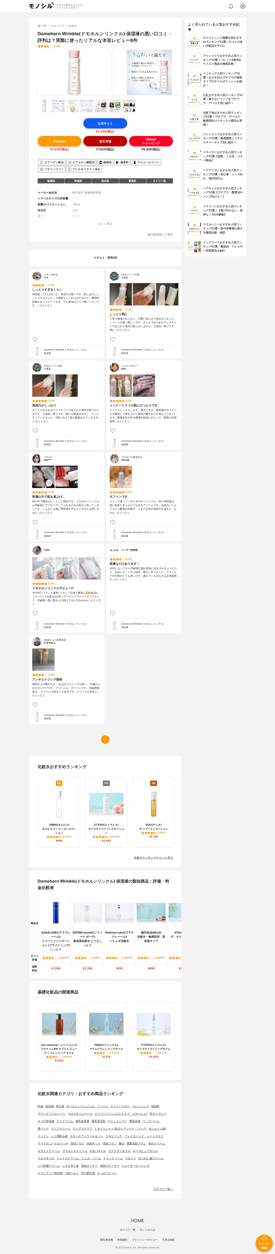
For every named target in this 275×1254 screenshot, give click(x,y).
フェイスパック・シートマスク (143, 1136)
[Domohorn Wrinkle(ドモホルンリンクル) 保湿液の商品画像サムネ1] (44, 105)
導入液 (60, 1106)
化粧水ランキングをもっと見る (153, 857)
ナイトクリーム (113, 1158)
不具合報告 (168, 1239)
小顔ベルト (72, 1173)
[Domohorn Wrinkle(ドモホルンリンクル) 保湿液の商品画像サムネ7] (129, 105)
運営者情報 (106, 1239)
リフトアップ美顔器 (50, 1173)
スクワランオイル (119, 1151)
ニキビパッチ (113, 1136)
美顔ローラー (89, 1165)
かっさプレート (107, 1173)
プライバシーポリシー (145, 1239)
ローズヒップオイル (145, 1151)
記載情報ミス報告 (162, 234)
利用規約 (122, 1239)
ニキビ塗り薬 (70, 1165)
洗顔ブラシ (110, 1143)
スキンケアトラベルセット (86, 1136)
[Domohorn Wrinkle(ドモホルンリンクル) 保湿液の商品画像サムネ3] (72, 105)
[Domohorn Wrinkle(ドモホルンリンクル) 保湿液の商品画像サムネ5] (100, 105)
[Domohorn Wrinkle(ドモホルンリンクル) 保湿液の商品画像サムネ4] (86, 105)
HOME (137, 1220)
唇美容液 (135, 1121)
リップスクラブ (82, 1128)
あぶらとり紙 (157, 1128)
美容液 (49, 1106)
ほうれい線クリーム (150, 1158)
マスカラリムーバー (80, 1113)
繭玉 (121, 1143)
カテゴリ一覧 (127, 1229)
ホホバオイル (97, 1151)
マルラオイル (46, 1158)
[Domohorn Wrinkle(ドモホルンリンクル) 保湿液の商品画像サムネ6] (114, 105)
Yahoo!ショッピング (151, 141)
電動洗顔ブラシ (136, 1143)
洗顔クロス (77, 1143)
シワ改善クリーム (49, 1165)
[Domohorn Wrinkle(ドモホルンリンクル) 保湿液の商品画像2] (149, 72)
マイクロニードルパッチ (53, 1143)
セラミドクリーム (49, 1151)
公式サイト (105, 123)
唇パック (43, 1128)
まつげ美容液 (46, 1121)
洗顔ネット (94, 1143)
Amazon (59, 141)
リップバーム (151, 1121)
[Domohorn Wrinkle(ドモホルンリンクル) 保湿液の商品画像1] (74, 72)
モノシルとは (147, 1229)
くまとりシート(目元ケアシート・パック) (120, 1128)
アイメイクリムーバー (52, 1113)
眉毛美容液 (82, 1121)
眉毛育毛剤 (98, 1121)
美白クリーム (156, 1143)
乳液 (40, 1106)
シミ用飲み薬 (59, 1136)
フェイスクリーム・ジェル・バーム (79, 1158)
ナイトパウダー (120, 1106)
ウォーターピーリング (136, 1165)
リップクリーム (60, 1128)
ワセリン (130, 1158)
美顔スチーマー (109, 1165)
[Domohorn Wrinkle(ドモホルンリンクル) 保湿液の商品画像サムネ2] (58, 105)
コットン (43, 1136)
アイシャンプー (117, 1121)
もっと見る (105, 223)
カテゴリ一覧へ (163, 1189)
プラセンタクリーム (74, 1151)
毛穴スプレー (158, 1113)
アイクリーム (65, 1121)
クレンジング (140, 1106)
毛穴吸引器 (88, 1173)
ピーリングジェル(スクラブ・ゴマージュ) (121, 1113)
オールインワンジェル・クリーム (87, 1106)
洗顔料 (155, 1106)
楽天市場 (105, 141)
